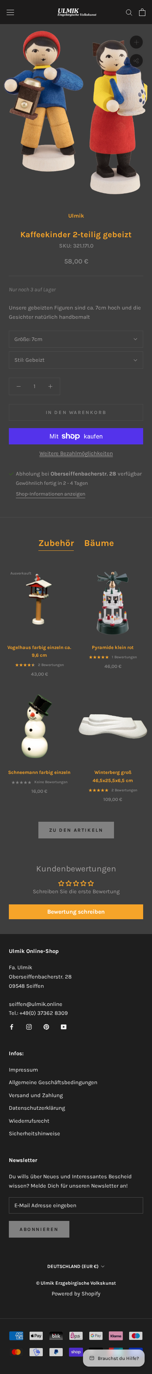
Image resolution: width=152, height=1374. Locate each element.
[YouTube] (63, 1026)
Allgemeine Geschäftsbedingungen (53, 1082)
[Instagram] (29, 1026)
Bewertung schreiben (76, 911)
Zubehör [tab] (56, 543)
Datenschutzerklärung (37, 1108)
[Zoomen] (136, 42)
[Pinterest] (46, 1026)
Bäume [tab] (99, 543)
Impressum (23, 1069)
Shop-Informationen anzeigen (50, 494)
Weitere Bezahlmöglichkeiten (76, 453)
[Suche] (129, 12)
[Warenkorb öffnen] (142, 12)
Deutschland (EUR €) (73, 1266)
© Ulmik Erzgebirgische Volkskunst (76, 1283)
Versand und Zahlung (36, 1095)
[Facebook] (11, 1026)
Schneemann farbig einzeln (39, 772)
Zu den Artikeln (76, 830)
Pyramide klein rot (113, 647)
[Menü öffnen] (10, 12)
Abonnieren (39, 1229)
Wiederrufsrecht (29, 1121)
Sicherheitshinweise (34, 1133)
